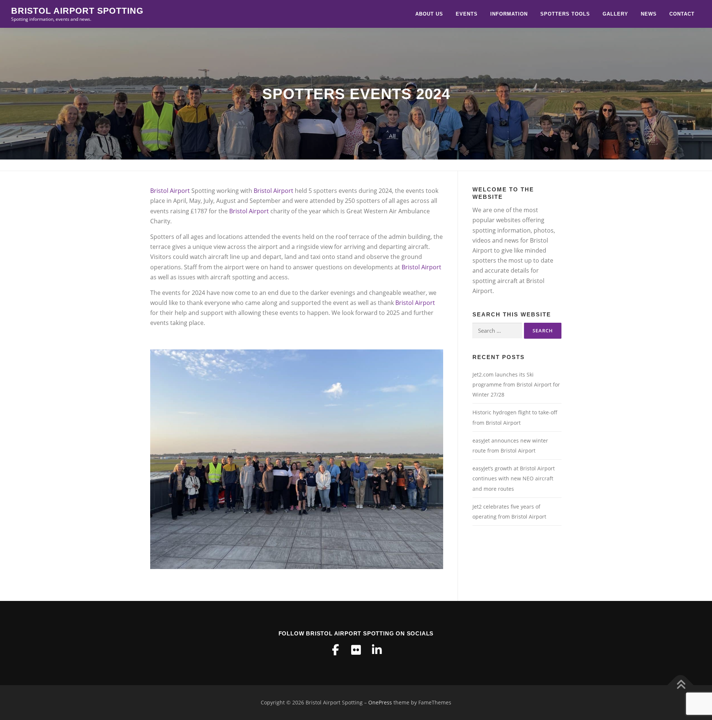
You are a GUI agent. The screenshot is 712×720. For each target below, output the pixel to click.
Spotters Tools (565, 14)
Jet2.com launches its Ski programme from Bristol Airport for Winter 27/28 (516, 384)
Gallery (615, 14)
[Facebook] (335, 649)
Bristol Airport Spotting (77, 11)
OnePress (380, 702)
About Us (429, 14)
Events (467, 14)
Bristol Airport (170, 191)
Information (509, 14)
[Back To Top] (681, 685)
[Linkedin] (376, 649)
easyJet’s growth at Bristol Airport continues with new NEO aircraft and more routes (513, 478)
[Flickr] (356, 649)
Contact (682, 14)
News (649, 14)
